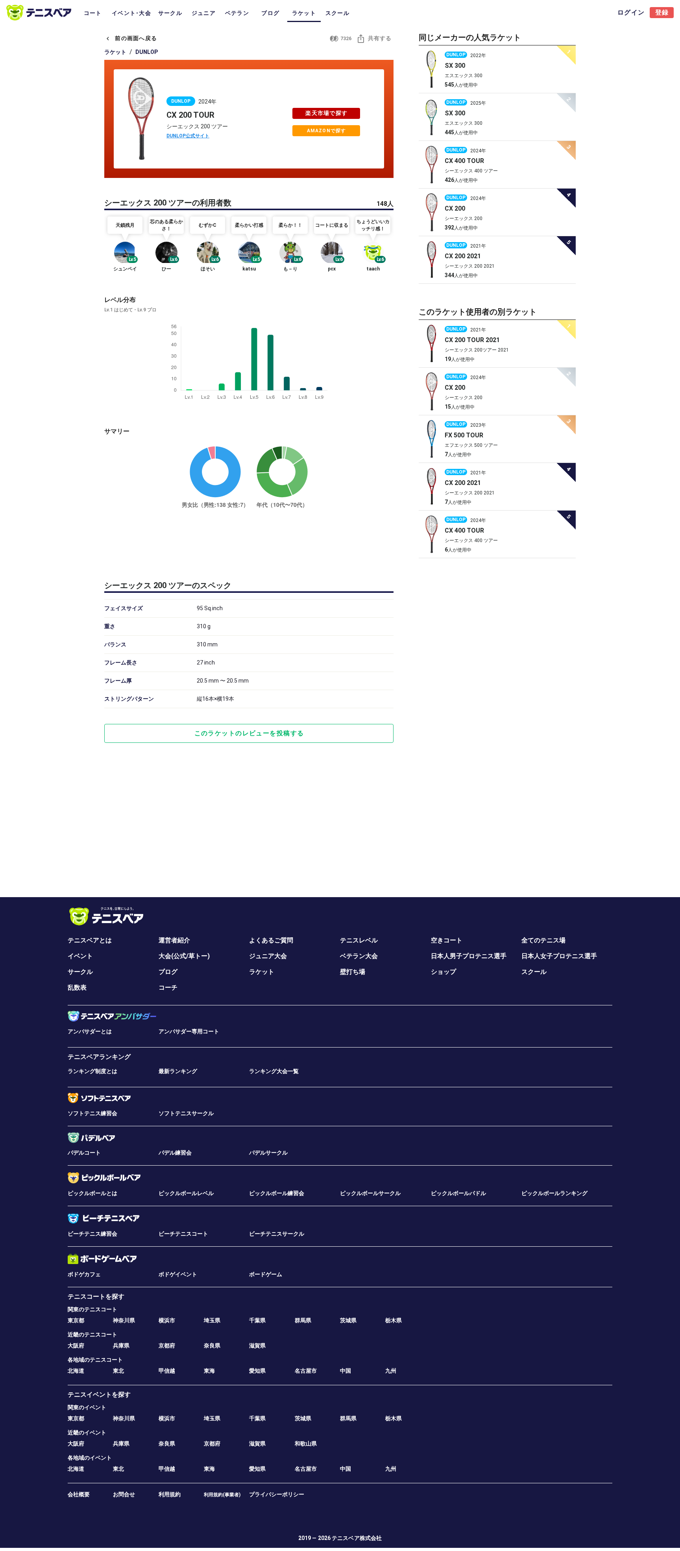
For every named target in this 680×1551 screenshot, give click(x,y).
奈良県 (212, 1345)
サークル (80, 971)
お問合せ (124, 1494)
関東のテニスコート (92, 1309)
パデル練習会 (175, 1152)
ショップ (443, 971)
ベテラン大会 (359, 956)
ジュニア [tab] (204, 13)
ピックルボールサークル (370, 1193)
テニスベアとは (90, 940)
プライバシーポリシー (276, 1494)
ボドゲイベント (178, 1274)
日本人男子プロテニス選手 (468, 956)
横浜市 (167, 1320)
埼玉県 (212, 1320)
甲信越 (167, 1371)
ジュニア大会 (268, 956)
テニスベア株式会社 (357, 1538)
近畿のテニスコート (92, 1334)
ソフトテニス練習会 (92, 1113)
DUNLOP (146, 52)
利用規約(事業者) (222, 1494)
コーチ (168, 987)
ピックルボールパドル (458, 1193)
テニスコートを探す (96, 1296)
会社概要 (79, 1494)
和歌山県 (306, 1443)
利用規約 (170, 1494)
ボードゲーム (265, 1274)
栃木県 (393, 1320)
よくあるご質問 (271, 940)
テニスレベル (359, 940)
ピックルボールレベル (186, 1193)
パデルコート (84, 1152)
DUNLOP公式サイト (187, 136)
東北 (118, 1371)
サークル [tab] (170, 13)
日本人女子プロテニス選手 (559, 956)
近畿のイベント (87, 1432)
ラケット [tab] (304, 13)
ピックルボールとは (92, 1193)
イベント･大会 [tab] (131, 13)
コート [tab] (93, 13)
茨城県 (348, 1320)
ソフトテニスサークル (186, 1113)
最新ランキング (178, 1071)
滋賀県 (257, 1345)
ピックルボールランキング (554, 1193)
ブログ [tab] (270, 13)
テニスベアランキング (99, 1057)
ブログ (168, 971)
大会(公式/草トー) (184, 956)
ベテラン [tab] (237, 13)
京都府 (167, 1345)
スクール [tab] (337, 13)
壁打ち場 (352, 971)
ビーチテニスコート (183, 1234)
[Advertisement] (249, 543)
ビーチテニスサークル (276, 1234)
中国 (345, 1371)
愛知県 (257, 1371)
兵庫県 (121, 1345)
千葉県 (257, 1320)
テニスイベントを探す (99, 1394)
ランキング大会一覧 (274, 1071)
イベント (80, 956)
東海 (209, 1371)
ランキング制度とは (92, 1071)
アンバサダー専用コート (189, 1031)
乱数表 (77, 987)
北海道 (76, 1371)
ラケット (115, 52)
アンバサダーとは (90, 1031)
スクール (534, 971)
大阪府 (76, 1345)
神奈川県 (124, 1320)
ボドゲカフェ (84, 1274)
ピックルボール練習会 (276, 1193)
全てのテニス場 (543, 940)
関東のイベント (87, 1407)
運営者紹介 (174, 940)
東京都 (76, 1320)
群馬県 (303, 1320)
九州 (390, 1371)
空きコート (446, 940)
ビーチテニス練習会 (92, 1234)
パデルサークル (268, 1152)
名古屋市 (306, 1371)
